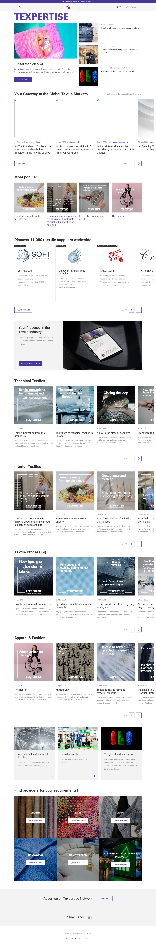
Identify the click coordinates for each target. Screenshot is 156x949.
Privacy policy (77, 933)
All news (22, 164)
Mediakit (105, 898)
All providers (23, 310)
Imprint (67, 933)
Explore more (23, 79)
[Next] (139, 163)
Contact (88, 933)
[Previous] (131, 163)
